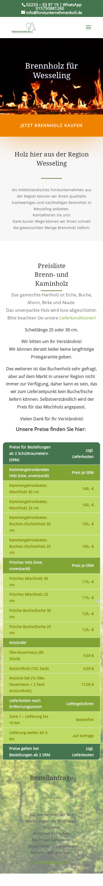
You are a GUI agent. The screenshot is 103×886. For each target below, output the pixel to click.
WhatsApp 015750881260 (59, 6)
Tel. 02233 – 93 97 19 (51, 862)
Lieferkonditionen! (77, 318)
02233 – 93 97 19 (42, 4)
